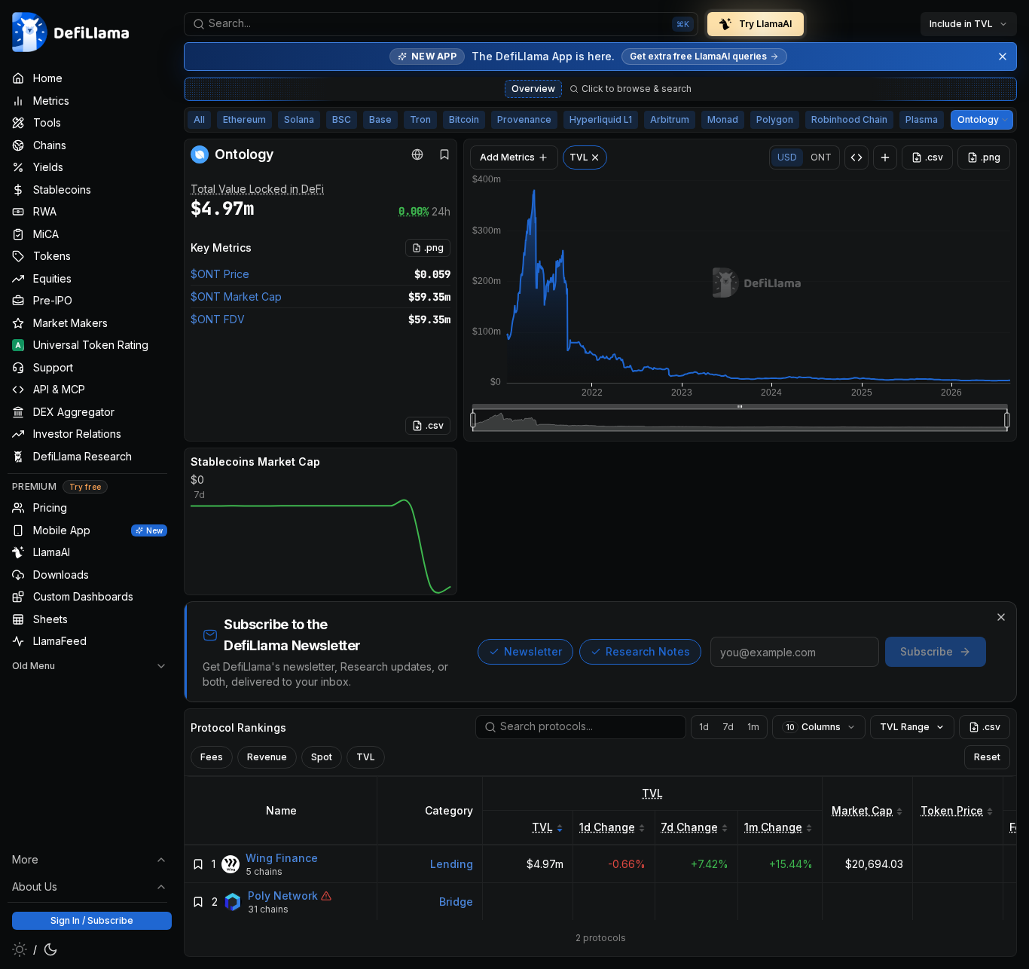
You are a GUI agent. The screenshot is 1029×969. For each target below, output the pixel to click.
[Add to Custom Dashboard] (885, 157)
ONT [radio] (821, 157)
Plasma (921, 119)
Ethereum (244, 119)
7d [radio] (728, 726)
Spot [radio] (321, 757)
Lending (451, 863)
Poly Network (283, 895)
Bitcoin (464, 119)
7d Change (689, 827)
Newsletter (533, 651)
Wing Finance (282, 857)
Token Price (952, 810)
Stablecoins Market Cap (255, 461)
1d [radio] (704, 726)
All (199, 119)
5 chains (264, 871)
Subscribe (926, 651)
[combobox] (441, 24)
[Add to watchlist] (198, 864)
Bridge (456, 901)
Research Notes (648, 651)
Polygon (774, 119)
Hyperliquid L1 (600, 119)
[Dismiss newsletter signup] (1001, 617)
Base (380, 119)
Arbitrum (669, 119)
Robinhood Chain (849, 119)
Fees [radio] (211, 757)
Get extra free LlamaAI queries (698, 56)
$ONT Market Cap (236, 296)
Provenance (524, 119)
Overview (533, 88)
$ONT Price (220, 273)
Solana (299, 119)
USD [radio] (787, 157)
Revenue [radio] (267, 757)
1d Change (607, 827)
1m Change (773, 827)
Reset (987, 757)
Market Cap (862, 810)
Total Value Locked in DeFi (257, 188)
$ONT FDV (218, 319)
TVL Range (905, 726)
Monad (722, 119)
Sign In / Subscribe (91, 920)
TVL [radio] (365, 757)
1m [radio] (753, 726)
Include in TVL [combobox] (961, 23)
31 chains (268, 909)
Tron (420, 119)
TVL (652, 793)
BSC (341, 119)
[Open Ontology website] (417, 154)
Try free (85, 486)
